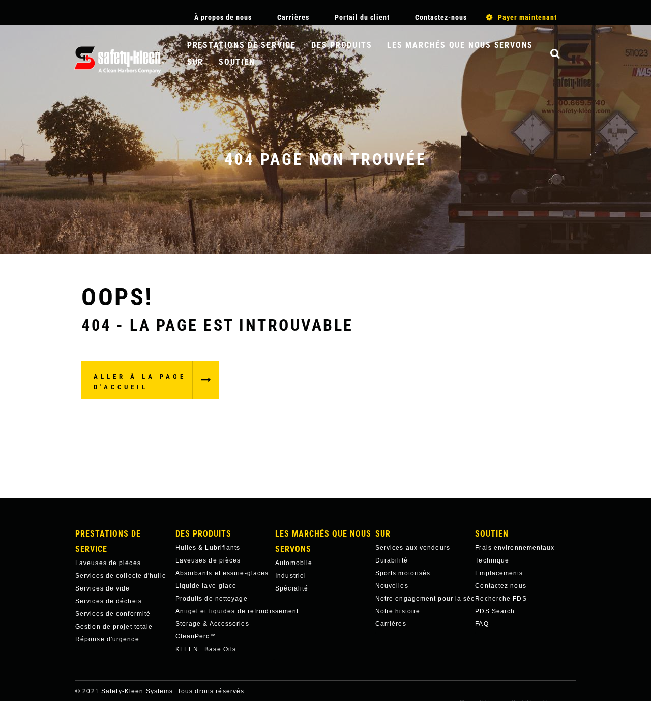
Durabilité (391, 560)
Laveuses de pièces (108, 563)
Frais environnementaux (514, 547)
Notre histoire (397, 611)
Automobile (293, 563)
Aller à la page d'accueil (140, 382)
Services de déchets (108, 601)
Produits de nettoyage (211, 598)
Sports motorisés (403, 573)
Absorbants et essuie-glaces (222, 573)
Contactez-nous (441, 17)
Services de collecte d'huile (120, 575)
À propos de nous (223, 17)
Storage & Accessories (212, 623)
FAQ (481, 623)
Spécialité (291, 588)
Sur (195, 62)
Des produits (341, 45)
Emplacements (499, 573)
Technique (492, 560)
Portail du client (362, 17)
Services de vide (102, 588)
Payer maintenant (527, 17)
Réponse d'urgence (107, 639)
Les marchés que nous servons (460, 45)
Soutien (237, 62)
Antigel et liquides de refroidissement (225, 611)
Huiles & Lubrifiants (208, 547)
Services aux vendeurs (412, 547)
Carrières (293, 17)
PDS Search (495, 611)
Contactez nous (500, 585)
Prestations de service (241, 45)
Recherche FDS (500, 598)
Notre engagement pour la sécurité (425, 598)
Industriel (290, 575)
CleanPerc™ (196, 636)
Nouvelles (391, 585)
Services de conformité (113, 613)
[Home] (119, 60)
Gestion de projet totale (114, 626)
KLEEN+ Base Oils (205, 649)
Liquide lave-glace (206, 585)
